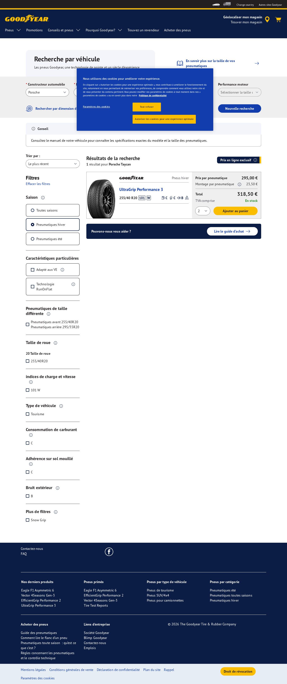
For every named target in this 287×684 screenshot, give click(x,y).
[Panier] (278, 19)
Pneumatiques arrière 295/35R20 (55, 327)
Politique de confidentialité (153, 95)
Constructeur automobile (46, 84)
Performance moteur (233, 84)
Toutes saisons (47, 210)
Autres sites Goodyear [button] (270, 4)
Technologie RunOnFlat (45, 286)
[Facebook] (109, 551)
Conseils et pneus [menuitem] (61, 30)
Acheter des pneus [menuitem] (177, 30)
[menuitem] (216, 4)
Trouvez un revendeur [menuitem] (143, 30)
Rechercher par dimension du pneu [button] (61, 108)
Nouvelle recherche (239, 108)
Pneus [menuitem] (9, 30)
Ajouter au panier (236, 211)
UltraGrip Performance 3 (141, 189)
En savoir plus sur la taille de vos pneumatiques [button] (210, 63)
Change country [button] (245, 4)
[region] (145, 99)
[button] (42, 197)
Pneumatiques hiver (50, 224)
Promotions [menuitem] (34, 30)
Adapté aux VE (46, 269)
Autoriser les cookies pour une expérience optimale (164, 119)
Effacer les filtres (38, 184)
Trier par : (33, 156)
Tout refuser (147, 106)
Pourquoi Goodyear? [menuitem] (100, 30)
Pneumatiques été (49, 239)
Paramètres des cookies (96, 106)
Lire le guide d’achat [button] (229, 231)
